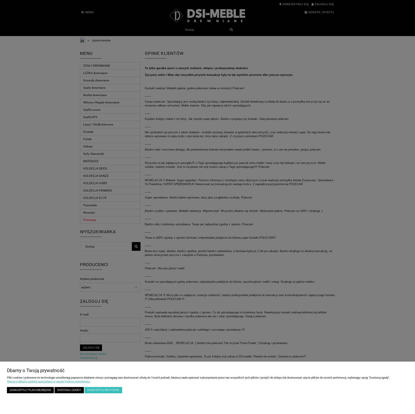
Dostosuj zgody (69, 390)
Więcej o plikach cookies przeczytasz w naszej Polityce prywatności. (49, 381)
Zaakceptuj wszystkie (103, 390)
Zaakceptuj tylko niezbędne (30, 390)
